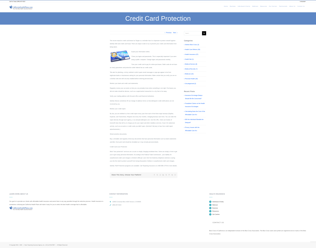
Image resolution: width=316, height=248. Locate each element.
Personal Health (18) (191, 78)
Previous (168, 32)
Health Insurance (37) (191, 54)
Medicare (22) (189, 74)
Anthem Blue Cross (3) (192, 44)
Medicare (215, 205)
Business (215, 208)
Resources (215, 211)
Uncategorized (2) (190, 83)
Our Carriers (216, 214)
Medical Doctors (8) (191, 64)
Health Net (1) (189, 59)
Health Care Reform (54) (192, 49)
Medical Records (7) (191, 69)
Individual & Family (218, 201)
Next (174, 32)
